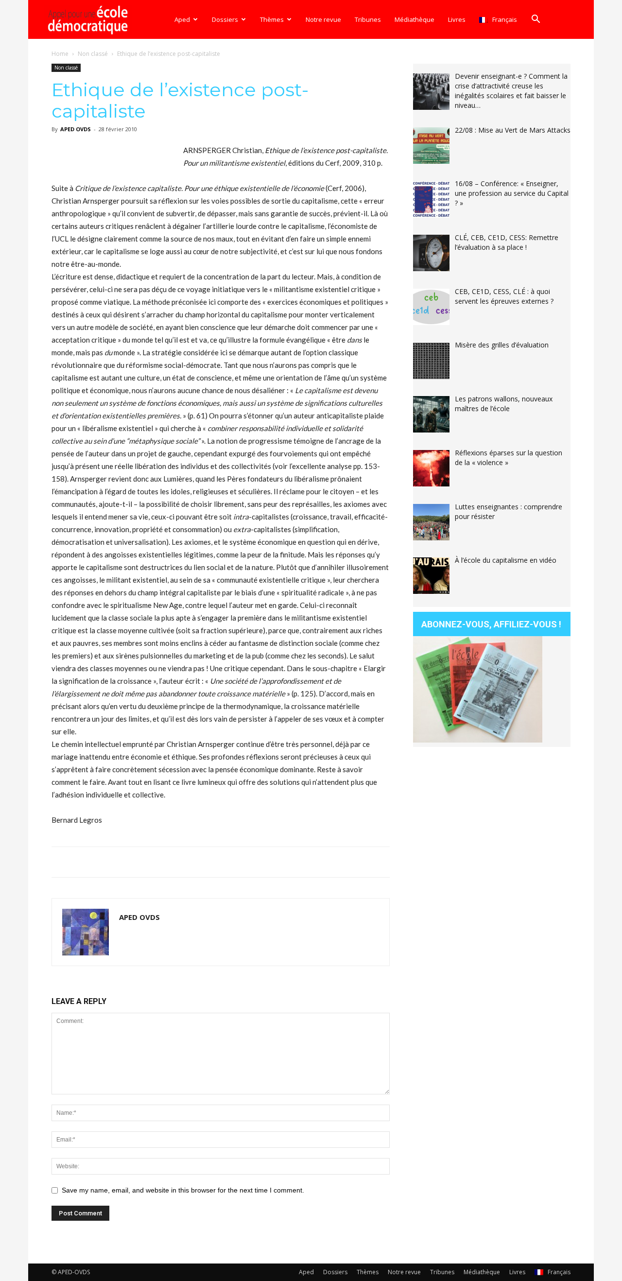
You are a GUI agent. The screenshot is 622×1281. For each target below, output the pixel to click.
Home (60, 54)
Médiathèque (414, 19)
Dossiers (225, 19)
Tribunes (368, 19)
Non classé (93, 54)
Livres (457, 19)
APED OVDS (75, 129)
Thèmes (272, 19)
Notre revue (323, 19)
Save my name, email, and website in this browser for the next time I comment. (183, 1190)
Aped (182, 19)
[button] (535, 20)
